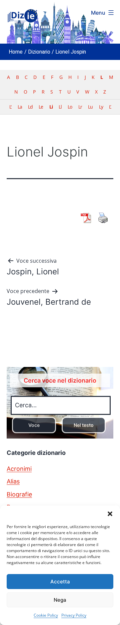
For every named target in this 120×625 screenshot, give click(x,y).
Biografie (19, 494)
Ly (101, 107)
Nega (60, 600)
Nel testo (84, 425)
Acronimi (19, 468)
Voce (34, 425)
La (20, 107)
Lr (80, 107)
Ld (30, 107)
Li (51, 107)
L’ (110, 107)
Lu (90, 107)
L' (10, 107)
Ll (60, 107)
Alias (13, 481)
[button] (110, 513)
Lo (70, 107)
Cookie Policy (46, 615)
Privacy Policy (73, 615)
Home (16, 52)
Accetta (60, 581)
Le (41, 107)
